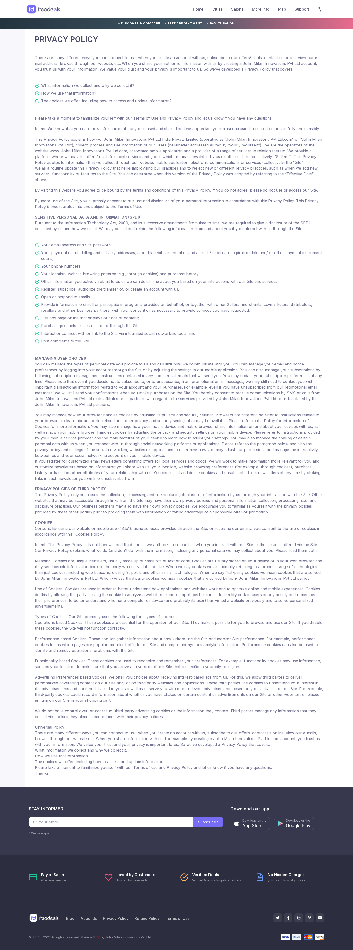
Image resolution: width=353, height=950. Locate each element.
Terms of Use (177, 918)
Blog (70, 918)
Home (198, 9)
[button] (250, 823)
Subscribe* (208, 822)
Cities (217, 9)
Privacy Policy (115, 918)
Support (302, 9)
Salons (237, 9)
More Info (260, 9)
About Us (88, 918)
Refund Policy (146, 918)
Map (282, 9)
